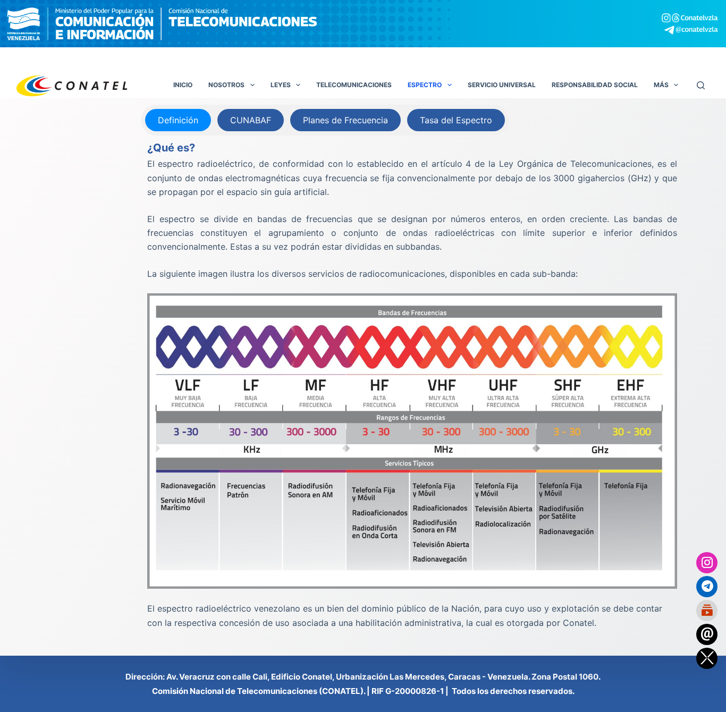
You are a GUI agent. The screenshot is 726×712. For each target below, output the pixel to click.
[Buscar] (701, 85)
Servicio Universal (502, 85)
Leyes (281, 85)
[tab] (178, 120)
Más (661, 85)
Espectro (425, 85)
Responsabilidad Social (595, 85)
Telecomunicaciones (354, 85)
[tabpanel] (412, 384)
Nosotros (226, 85)
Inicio (182, 85)
